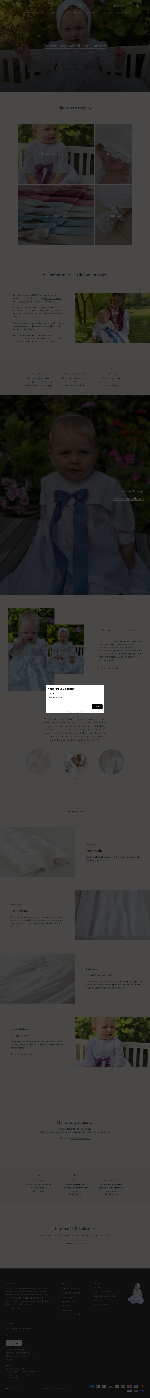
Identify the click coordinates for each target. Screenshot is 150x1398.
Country (52, 693)
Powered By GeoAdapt (75, 712)
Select (97, 706)
